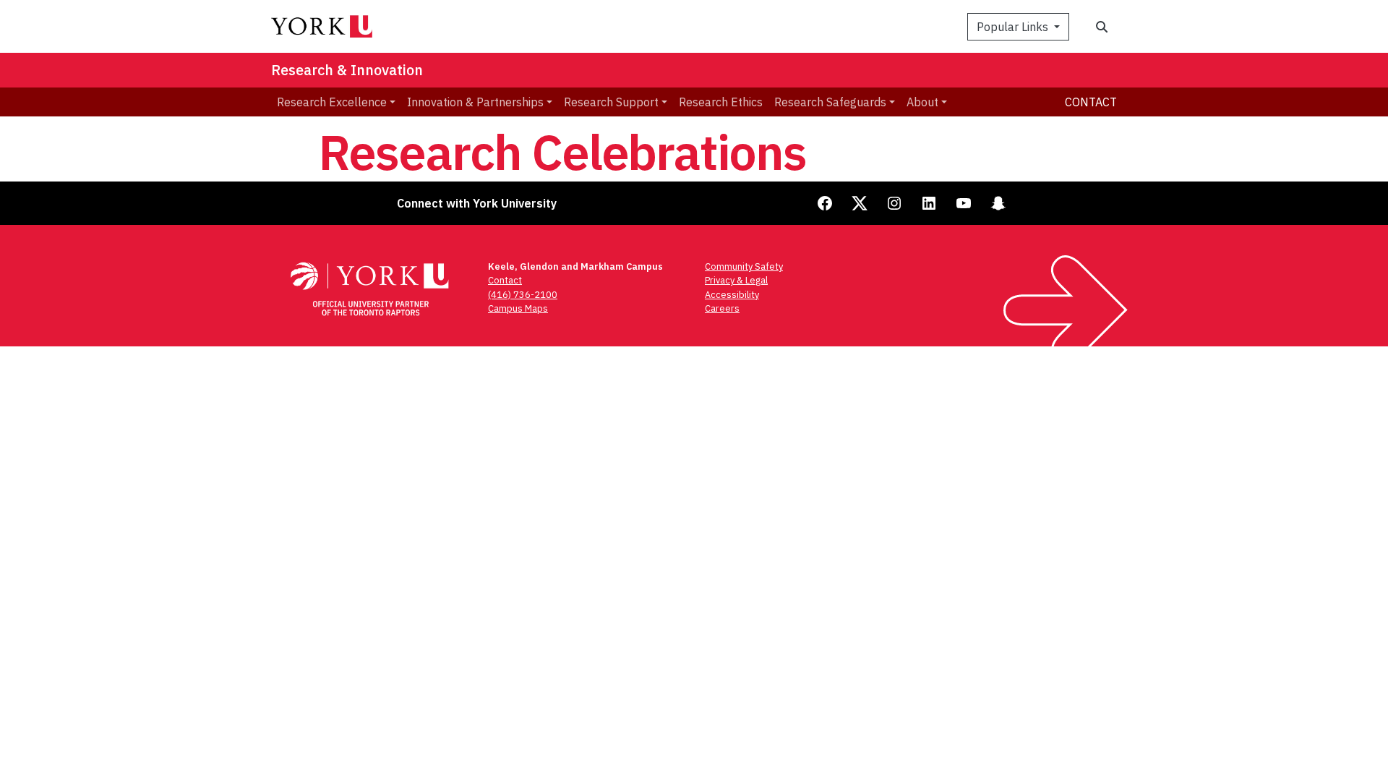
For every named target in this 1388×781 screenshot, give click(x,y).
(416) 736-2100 (522, 295)
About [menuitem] (922, 102)
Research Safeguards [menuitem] (830, 102)
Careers (722, 308)
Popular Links (1014, 27)
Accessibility (732, 295)
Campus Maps (518, 308)
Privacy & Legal (736, 280)
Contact (1091, 102)
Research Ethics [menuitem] (721, 102)
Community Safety (744, 266)
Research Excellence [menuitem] (332, 102)
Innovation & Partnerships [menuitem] (475, 102)
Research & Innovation (347, 70)
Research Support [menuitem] (611, 102)
